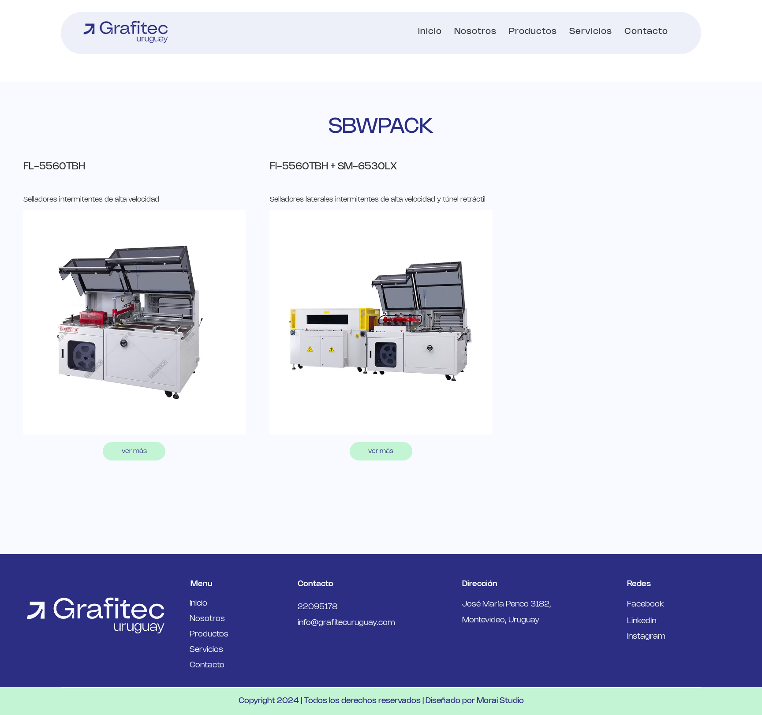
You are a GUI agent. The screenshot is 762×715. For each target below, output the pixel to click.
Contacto (207, 665)
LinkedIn (641, 621)
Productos (209, 634)
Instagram (646, 636)
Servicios (206, 649)
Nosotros (207, 618)
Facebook (645, 604)
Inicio (198, 603)
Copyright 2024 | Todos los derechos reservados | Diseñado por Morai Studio (381, 700)
